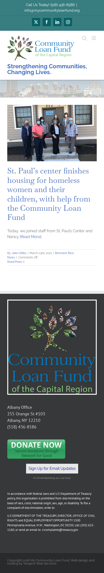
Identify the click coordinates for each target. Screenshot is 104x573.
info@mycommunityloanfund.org (52, 10)
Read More (14, 261)
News (11, 257)
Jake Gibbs (19, 253)
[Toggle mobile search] (84, 38)
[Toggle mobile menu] (94, 38)
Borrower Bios (64, 253)
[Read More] (30, 236)
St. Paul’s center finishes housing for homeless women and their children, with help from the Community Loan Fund (48, 194)
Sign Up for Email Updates (52, 468)
